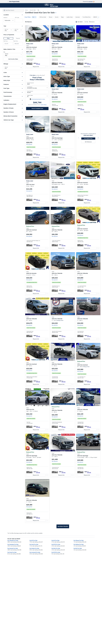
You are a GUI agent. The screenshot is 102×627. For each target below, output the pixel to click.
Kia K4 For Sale (55, 540)
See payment (29, 53)
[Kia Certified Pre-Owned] (36, 63)
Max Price (15, 41)
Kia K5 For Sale (33, 540)
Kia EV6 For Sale (56, 544)
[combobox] (13, 10)
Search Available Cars (37, 108)
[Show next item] (98, 138)
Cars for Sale (33, 10)
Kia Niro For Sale (56, 548)
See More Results (63, 526)
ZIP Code (17, 17)
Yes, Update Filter (88, 138)
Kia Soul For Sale (34, 544)
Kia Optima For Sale (79, 544)
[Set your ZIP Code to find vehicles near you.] (56, 13)
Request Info (36, 66)
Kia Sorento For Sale (12, 548)
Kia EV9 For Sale (56, 552)
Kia (38, 10)
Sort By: (86, 21)
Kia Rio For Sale (78, 548)
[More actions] (47, 67)
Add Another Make (13, 59)
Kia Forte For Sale (12, 552)
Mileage (6, 67)
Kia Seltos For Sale (34, 548)
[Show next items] (98, 17)
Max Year (16, 29)
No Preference (88, 141)
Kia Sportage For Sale (12, 544)
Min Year (6, 29)
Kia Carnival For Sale (35, 552)
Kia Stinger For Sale (79, 540)
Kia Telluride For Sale (12, 540)
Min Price (6, 41)
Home (26, 10)
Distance (5, 17)
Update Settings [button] (43, 104)
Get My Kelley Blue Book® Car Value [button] (38, 99)
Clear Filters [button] (28, 17)
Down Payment (30, 91)
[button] (8, 38)
